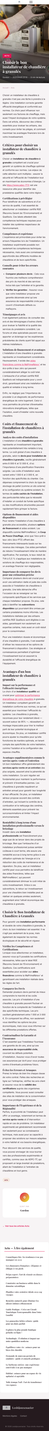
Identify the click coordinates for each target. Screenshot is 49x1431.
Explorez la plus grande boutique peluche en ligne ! (21, 1331)
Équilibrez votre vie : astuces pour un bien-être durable (23, 1348)
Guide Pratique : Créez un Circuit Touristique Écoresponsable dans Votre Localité (23, 1312)
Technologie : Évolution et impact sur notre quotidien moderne (23, 1340)
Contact (23, 1416)
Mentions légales (10, 1416)
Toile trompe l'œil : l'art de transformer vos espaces (24, 1383)
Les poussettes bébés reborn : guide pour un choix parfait (22, 1322)
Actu (6, 56)
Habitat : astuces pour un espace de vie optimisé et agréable (23, 1374)
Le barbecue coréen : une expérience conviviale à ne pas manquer (22, 1366)
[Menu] (31, 2)
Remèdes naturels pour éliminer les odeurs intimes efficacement (22, 1302)
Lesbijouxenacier (23, 1407)
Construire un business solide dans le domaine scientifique (23, 1284)
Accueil (5, 88)
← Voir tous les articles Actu (16, 1226)
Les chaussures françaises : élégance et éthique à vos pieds (23, 1267)
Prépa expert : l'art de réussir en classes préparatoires (24, 1276)
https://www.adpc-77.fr (18, 185)
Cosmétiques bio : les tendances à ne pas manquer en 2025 (24, 1258)
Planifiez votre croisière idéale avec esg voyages (24, 1293)
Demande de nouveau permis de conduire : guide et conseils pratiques (23, 1357)
